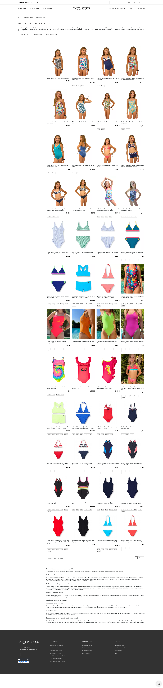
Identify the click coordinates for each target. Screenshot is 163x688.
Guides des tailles (87, 650)
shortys (53, 579)
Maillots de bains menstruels (57, 656)
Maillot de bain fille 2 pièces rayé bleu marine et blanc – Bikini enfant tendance (58, 209)
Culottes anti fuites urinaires (57, 661)
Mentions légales (119, 645)
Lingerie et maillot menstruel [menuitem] (117, 8)
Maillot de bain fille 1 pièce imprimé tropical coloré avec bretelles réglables (108, 209)
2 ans (98, 216)
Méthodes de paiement (88, 648)
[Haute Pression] (81, 9)
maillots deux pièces (119, 577)
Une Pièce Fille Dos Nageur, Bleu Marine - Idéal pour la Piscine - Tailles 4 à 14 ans (131, 502)
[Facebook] (107, 2)
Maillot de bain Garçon (56, 653)
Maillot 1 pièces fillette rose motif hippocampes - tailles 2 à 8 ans (105, 387)
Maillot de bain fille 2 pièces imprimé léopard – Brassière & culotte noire (83, 209)
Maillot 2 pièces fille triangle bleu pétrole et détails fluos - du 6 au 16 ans (132, 253)
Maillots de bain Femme (56, 645)
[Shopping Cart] (158, 683)
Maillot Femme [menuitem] (22, 8)
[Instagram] (111, 2)
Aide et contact (86, 653)
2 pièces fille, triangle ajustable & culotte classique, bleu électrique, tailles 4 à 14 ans (83, 427)
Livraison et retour (87, 645)
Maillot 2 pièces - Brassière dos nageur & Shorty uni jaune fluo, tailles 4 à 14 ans (57, 427)
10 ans (77, 85)
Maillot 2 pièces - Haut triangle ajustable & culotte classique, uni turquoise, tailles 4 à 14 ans (108, 542)
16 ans (66, 303)
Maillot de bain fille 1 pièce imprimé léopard (58, 78)
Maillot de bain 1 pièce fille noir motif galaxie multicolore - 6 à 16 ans (132, 296)
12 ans (82, 85)
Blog (116, 653)
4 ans (102, 216)
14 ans (140, 260)
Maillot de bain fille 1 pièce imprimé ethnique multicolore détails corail (132, 79)
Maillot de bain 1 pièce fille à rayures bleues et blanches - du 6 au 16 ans (58, 253)
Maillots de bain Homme (56, 648)
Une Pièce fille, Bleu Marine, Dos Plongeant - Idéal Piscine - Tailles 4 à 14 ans (108, 502)
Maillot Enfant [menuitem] (47, 8)
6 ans (49, 216)
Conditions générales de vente (123, 648)
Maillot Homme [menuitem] (34, 8)
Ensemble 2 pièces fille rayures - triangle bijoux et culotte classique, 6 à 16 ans (57, 464)
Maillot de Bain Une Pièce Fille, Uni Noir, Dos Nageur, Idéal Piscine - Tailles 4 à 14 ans (83, 541)
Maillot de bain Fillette (56, 650)
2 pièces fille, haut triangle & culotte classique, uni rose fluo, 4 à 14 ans (106, 296)
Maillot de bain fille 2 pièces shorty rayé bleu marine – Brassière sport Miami (132, 166)
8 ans (73, 85)
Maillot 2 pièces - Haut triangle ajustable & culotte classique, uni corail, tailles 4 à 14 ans (132, 541)
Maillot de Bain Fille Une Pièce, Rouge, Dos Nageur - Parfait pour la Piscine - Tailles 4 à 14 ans (58, 542)
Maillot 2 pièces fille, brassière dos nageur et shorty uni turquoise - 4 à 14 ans (83, 296)
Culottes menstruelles (56, 658)
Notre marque (118, 650)
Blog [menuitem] (131, 8)
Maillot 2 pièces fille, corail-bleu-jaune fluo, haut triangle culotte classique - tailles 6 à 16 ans (132, 388)
